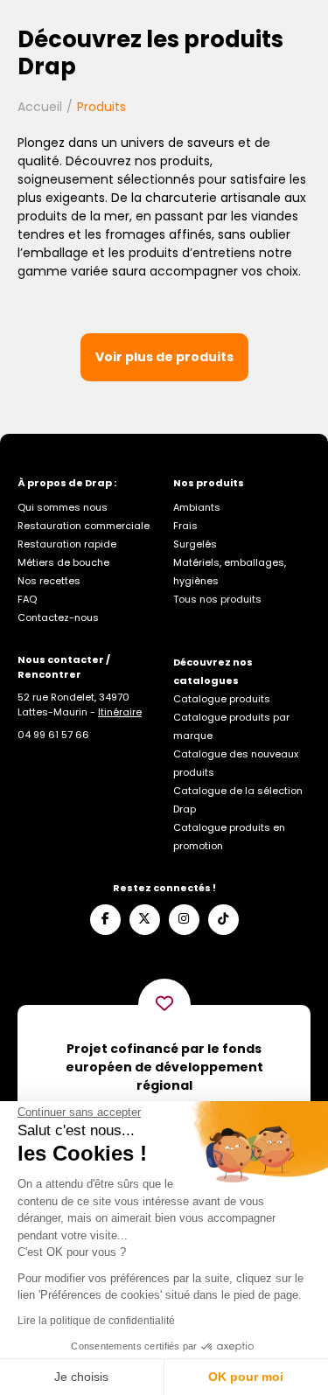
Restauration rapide (66, 544)
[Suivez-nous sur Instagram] (184, 919)
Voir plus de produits (164, 357)
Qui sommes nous (62, 507)
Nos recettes (48, 581)
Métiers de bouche (63, 562)
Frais (185, 526)
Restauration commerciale (83, 526)
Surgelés (195, 544)
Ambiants (196, 507)
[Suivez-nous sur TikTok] (223, 919)
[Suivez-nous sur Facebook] (105, 919)
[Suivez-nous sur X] (144, 919)
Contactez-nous (58, 617)
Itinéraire (120, 712)
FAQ (27, 599)
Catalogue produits (221, 699)
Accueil (39, 106)
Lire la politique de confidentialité (96, 1321)
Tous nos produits (217, 599)
